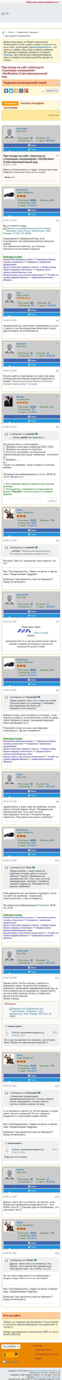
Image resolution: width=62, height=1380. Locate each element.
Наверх (38, 1359)
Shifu (20, 509)
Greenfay (22, 128)
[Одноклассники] (16, 91)
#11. (55, 1032)
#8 (57, 690)
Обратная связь (43, 1350)
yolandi (21, 343)
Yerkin (20, 1169)
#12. (55, 1149)
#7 (57, 622)
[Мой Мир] (21, 91)
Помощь (37, 1346)
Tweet (33, 149)
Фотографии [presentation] (10, 108)
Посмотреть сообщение (36, 434)
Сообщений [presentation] (10, 103)
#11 (57, 978)
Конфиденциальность (47, 1354)
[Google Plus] (26, 91)
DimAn (20, 396)
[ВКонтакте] (6, 91)
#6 (57, 541)
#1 (57, 156)
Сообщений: (24, 140)
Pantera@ (22, 189)
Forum (10, 32)
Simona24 (22, 950)
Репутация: (23, 138)
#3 (57, 320)
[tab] (10, 103)
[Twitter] (11, 91)
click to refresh (41, 632)
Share (33, 145)
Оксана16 (22, 594)
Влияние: (41, 138)
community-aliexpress (51, 1377)
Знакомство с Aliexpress (27, 32)
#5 (57, 427)
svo (19, 292)
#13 (57, 1197)
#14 (57, 1253)
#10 (57, 860)
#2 (57, 220)
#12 (57, 1086)
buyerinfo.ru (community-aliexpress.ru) (44, 1371)
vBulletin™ (44, 1373)
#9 (57, 801)
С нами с (41, 140)
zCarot (38, 1377)
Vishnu (16, 1032)
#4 (57, 371)
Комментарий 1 (15, 1026)
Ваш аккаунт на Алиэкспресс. (18, 36)
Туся (19, 774)
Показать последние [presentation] (32, 103)
